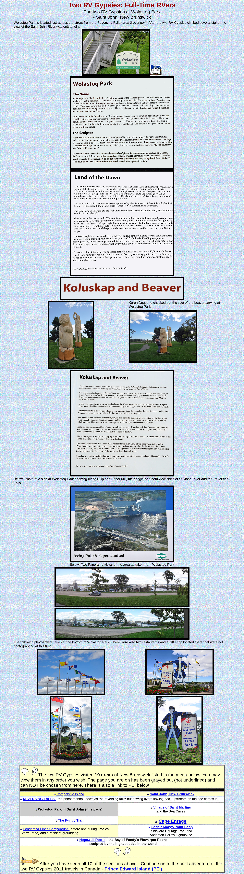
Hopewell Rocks (92, 840)
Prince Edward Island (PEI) (133, 868)
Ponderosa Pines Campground (46, 829)
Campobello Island (70, 794)
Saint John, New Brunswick (172, 794)
